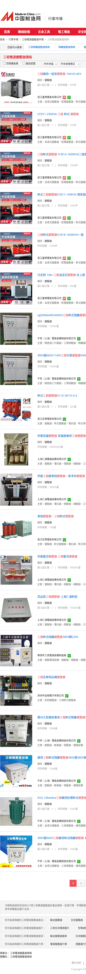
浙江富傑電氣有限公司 (49, 97)
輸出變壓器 (56, 920)
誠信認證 (30, 63)
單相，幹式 (55, 516)
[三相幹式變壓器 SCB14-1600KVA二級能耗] (16, 167)
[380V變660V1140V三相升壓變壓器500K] (16, 368)
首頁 (7, 32)
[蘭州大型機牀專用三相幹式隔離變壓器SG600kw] (16, 730)
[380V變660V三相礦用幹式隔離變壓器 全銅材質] (16, 851)
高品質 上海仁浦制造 (57, 596)
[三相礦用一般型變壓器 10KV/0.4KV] (16, 87)
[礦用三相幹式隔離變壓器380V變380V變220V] (16, 771)
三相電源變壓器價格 (21, 953)
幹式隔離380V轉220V (57, 637)
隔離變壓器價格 (66, 47)
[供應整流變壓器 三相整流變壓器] (16, 569)
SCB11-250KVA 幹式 (58, 114)
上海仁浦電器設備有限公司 (51, 459)
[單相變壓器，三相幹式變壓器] (16, 529)
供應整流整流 (57, 556)
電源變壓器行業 (58, 944)
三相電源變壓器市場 (33, 39)
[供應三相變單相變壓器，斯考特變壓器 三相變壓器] (16, 489)
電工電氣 (64, 32)
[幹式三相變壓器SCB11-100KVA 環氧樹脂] (16, 207)
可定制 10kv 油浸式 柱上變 (61, 275)
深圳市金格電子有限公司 (50, 695)
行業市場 (55, 18)
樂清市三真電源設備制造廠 (51, 655)
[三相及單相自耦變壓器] (16, 690)
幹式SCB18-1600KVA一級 (60, 234)
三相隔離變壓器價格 (39, 47)
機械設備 (24, 32)
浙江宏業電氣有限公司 (49, 419)
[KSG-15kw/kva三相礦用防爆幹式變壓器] (16, 811)
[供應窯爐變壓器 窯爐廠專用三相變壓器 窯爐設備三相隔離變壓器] (16, 449)
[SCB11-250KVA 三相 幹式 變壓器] (16, 127)
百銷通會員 (12, 63)
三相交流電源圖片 (59, 928)
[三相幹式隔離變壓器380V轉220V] (16, 650)
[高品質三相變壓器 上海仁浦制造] (16, 610)
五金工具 (44, 32)
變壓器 (48, 80)
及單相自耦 (51, 677)
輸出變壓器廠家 (58, 936)
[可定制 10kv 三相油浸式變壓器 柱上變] (16, 288)
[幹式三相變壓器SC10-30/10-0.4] (16, 409)
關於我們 (76, 963)
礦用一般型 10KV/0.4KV (59, 74)
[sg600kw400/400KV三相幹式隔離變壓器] (16, 328)
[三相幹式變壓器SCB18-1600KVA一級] (16, 248)
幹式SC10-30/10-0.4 (57, 395)
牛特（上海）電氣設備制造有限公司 (56, 338)
